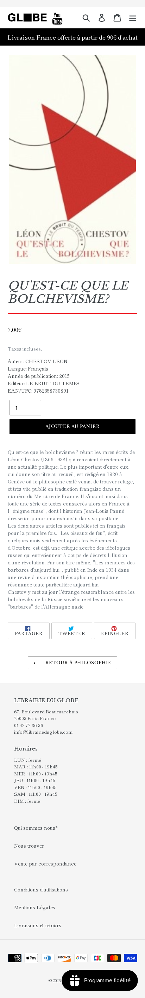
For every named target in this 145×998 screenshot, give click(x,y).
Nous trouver (29, 845)
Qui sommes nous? (36, 827)
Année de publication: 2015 (39, 375)
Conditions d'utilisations (41, 889)
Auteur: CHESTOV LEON (38, 361)
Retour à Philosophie (78, 662)
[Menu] (132, 17)
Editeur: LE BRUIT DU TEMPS (44, 383)
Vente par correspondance (45, 863)
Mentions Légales (34, 907)
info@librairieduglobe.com (43, 731)
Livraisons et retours (37, 925)
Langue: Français (28, 368)
